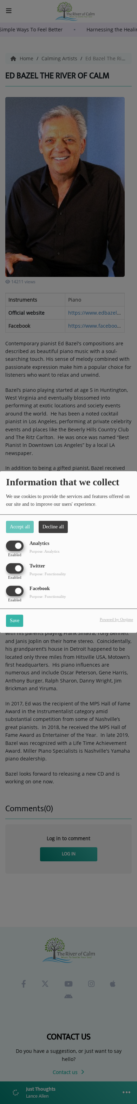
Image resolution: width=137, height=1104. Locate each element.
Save (14, 621)
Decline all (53, 526)
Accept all (20, 526)
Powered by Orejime (116, 620)
